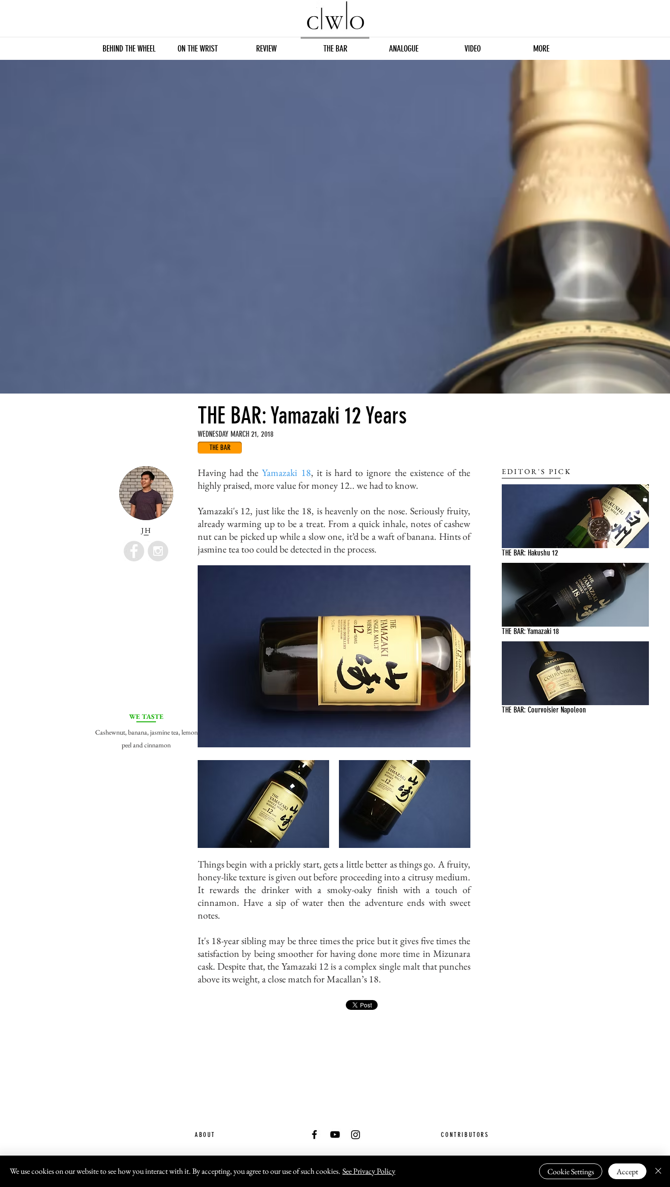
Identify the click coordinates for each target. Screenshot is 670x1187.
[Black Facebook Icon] (314, 1134)
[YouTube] (335, 1134)
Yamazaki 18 (286, 472)
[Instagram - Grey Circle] (158, 551)
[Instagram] (355, 1134)
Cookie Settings (570, 1171)
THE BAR (513, 552)
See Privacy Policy (368, 1171)
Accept (627, 1171)
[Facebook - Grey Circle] (134, 551)
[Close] (658, 1171)
